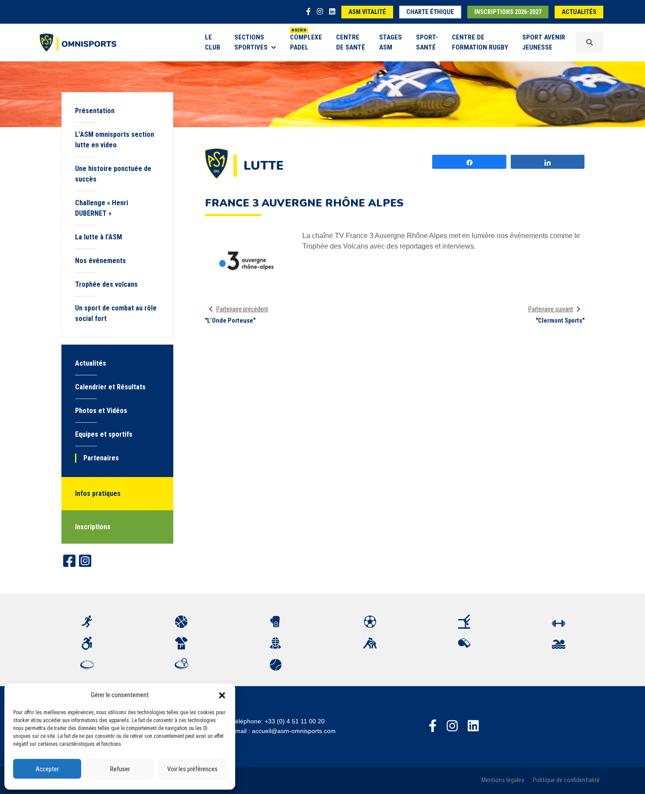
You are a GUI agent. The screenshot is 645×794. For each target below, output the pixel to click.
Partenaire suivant (550, 309)
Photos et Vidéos (101, 410)
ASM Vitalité (367, 12)
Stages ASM (390, 42)
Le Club (212, 42)
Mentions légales (502, 780)
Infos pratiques (98, 493)
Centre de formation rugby (480, 42)
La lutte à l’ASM (98, 237)
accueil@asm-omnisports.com (294, 730)
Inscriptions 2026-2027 (507, 12)
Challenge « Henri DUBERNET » (101, 208)
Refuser (120, 769)
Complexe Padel (306, 42)
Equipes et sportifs (104, 434)
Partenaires (101, 458)
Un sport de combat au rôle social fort (116, 313)
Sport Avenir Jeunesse (543, 42)
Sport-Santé (427, 42)
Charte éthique (430, 12)
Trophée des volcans (106, 284)
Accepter (47, 769)
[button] (222, 695)
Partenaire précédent (242, 309)
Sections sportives (251, 42)
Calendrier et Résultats (110, 387)
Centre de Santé (350, 42)
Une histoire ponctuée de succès (113, 173)
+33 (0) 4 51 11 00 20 (295, 721)
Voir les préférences (192, 769)
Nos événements (100, 260)
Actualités (579, 12)
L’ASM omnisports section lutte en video (114, 139)
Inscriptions (93, 527)
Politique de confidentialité (566, 780)
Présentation (95, 111)
